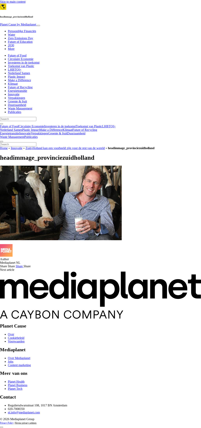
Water (11, 34)
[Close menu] (1, 141)
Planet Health (16, 381)
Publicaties (14, 112)
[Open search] (1, 123)
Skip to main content (13, 1)
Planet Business (17, 385)
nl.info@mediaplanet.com (24, 412)
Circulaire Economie (20, 59)
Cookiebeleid (16, 337)
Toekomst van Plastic (21, 66)
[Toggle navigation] (38, 25)
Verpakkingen (16, 97)
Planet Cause (18, 24)
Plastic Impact (16, 76)
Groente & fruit (17, 101)
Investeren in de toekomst (23, 62)
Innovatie (13, 94)
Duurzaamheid (17, 105)
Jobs (10, 361)
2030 (11, 45)
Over (11, 334)
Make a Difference (19, 80)
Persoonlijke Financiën (22, 31)
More (11, 48)
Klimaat (13, 83)
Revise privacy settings (26, 423)
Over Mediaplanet (19, 358)
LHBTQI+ (14, 69)
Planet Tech (15, 388)
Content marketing (19, 365)
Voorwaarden (16, 341)
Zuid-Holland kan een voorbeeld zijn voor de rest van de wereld (65, 148)
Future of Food (17, 55)
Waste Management (20, 108)
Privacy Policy (7, 423)
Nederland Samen (19, 73)
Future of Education (20, 41)
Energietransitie (17, 90)
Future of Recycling (20, 87)
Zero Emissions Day (20, 38)
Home (4, 148)
